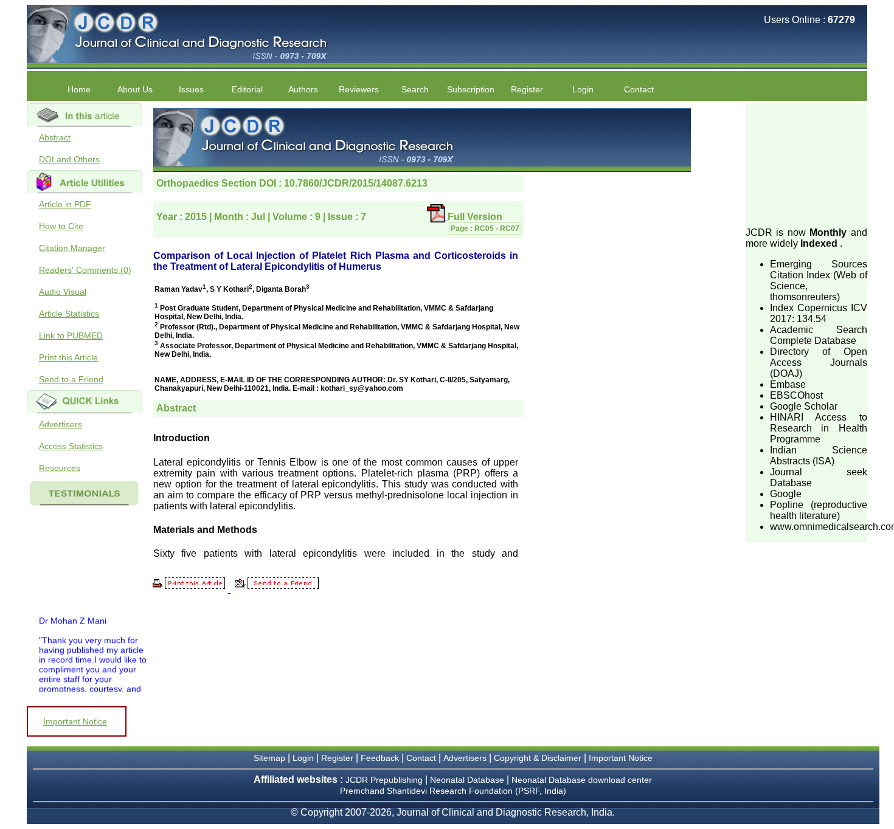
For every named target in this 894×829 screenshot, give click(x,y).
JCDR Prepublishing (384, 780)
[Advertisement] (806, 164)
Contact (639, 89)
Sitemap (269, 758)
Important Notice (75, 721)
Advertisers (60, 424)
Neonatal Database (468, 780)
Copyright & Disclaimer (537, 758)
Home (79, 89)
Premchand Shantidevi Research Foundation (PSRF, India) (453, 791)
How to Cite (61, 226)
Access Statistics (71, 446)
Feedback (380, 758)
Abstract (55, 137)
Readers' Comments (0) (85, 270)
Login (583, 89)
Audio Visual (62, 292)
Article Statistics (69, 313)
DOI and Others (69, 159)
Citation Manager (72, 248)
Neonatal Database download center (581, 780)
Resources (59, 468)
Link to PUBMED (71, 335)
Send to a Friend (71, 379)
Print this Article (68, 357)
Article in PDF (65, 204)
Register (337, 758)
